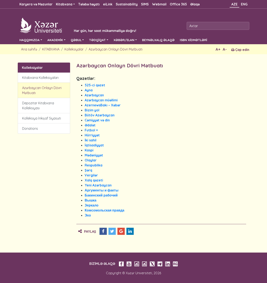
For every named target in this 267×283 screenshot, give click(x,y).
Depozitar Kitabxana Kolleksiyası (38, 105)
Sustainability (127, 4)
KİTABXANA (50, 49)
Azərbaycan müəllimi (101, 100)
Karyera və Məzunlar (36, 4)
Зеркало (91, 205)
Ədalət (90, 125)
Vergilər (91, 175)
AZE (234, 4)
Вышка (90, 200)
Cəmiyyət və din (97, 120)
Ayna (89, 90)
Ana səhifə (29, 49)
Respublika (93, 165)
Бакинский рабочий (101, 195)
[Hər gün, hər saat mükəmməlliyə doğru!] (71, 25)
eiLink (107, 4)
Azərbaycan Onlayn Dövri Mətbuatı (115, 49)
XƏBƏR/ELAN (123, 40)
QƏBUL (76, 40)
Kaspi (89, 150)
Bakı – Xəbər (110, 105)
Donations (30, 128)
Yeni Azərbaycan (98, 185)
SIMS (145, 4)
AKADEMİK (55, 40)
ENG (244, 4)
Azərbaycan (94, 95)
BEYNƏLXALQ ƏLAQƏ (158, 40)
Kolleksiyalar (74, 49)
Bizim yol (92, 110)
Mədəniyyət (94, 155)
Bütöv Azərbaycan (100, 115)
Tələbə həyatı (89, 4)
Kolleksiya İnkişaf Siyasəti (41, 118)
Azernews (92, 105)
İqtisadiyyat (94, 145)
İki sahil (90, 140)
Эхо (88, 215)
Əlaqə (195, 4)
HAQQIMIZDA (29, 40)
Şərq (88, 170)
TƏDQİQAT (97, 40)
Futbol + (91, 130)
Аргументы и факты (101, 190)
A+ (218, 49)
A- (225, 49)
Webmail (159, 4)
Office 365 (178, 4)
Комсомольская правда (104, 210)
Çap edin (241, 50)
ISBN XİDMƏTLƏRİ (193, 40)
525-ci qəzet (95, 85)
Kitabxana (64, 4)
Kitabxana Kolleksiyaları (40, 77)
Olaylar (91, 160)
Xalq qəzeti (94, 180)
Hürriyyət (92, 135)
